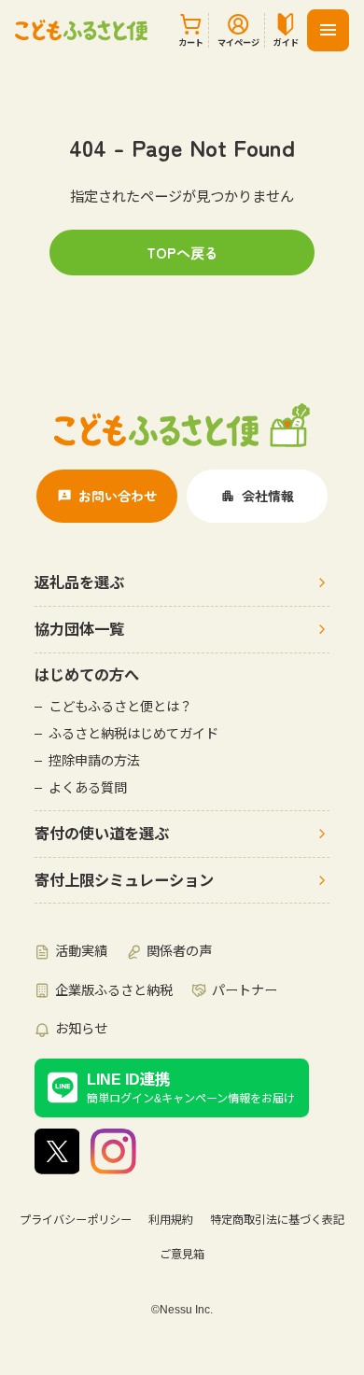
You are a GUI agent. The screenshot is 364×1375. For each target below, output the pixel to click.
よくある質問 (88, 787)
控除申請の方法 (94, 760)
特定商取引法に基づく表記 (277, 1220)
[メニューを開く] (328, 30)
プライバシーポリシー (76, 1220)
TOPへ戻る (182, 252)
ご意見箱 (182, 1254)
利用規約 (170, 1220)
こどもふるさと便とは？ (120, 706)
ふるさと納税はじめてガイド (133, 733)
